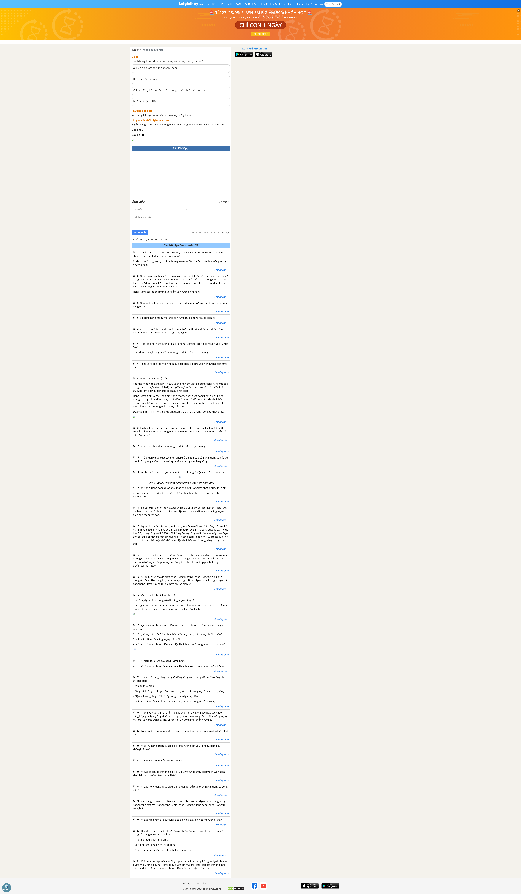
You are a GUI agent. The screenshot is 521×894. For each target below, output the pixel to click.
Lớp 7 (255, 4)
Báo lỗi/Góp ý (181, 148)
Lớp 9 (237, 4)
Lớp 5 (273, 4)
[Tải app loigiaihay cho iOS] (263, 54)
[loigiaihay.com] (191, 5)
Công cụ (318, 4)
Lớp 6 (264, 4)
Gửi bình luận (140, 232)
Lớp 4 (282, 4)
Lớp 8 (246, 4)
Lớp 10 (229, 4)
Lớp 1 (309, 4)
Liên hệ (186, 883)
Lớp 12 (211, 4)
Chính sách (201, 883)
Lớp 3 (291, 4)
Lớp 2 (300, 4)
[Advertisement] (181, 174)
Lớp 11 (220, 4)
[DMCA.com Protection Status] (236, 889)
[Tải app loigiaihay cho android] (243, 54)
